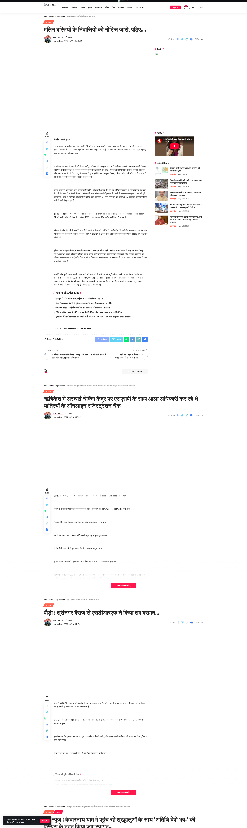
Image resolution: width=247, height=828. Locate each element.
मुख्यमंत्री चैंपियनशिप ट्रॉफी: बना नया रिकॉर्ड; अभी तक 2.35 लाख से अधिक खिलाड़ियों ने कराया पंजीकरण (93, 316)
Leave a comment (136, 371)
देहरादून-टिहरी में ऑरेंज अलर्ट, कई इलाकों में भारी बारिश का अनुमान (79, 298)
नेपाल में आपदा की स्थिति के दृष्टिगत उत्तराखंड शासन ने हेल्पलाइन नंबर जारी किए (83, 303)
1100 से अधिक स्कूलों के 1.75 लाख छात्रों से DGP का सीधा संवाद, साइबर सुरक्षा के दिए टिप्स (88, 312)
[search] (188, 7)
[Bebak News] (51, 7)
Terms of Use (18, 822)
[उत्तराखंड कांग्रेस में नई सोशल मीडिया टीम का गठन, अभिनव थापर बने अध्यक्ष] (161, 196)
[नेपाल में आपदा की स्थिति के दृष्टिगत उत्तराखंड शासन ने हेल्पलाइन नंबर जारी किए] (161, 183)
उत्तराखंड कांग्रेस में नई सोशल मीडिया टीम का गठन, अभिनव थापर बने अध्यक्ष (82, 307)
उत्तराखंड (48, 22)
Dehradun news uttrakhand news (77, 328)
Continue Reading (123, 585)
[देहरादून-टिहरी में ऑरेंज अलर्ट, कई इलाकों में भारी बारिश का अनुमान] (161, 171)
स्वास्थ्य (58, 812)
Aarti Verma (58, 37)
